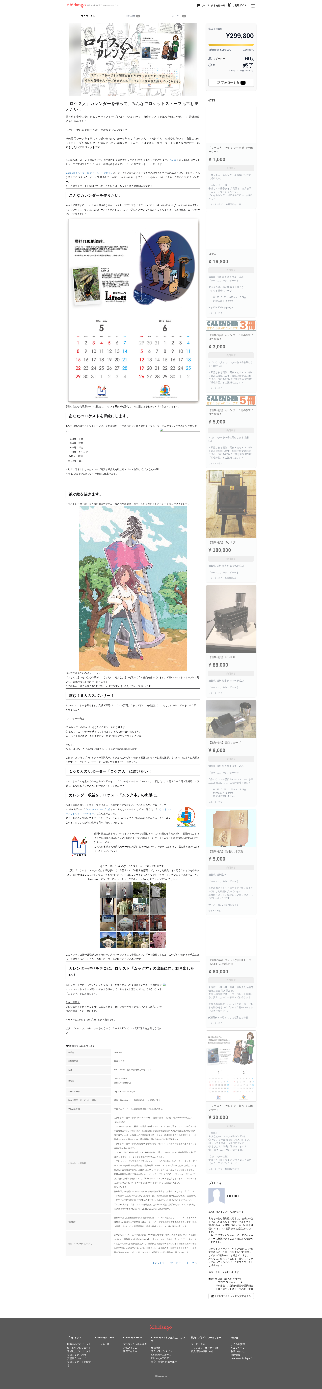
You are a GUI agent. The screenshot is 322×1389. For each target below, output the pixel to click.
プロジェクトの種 (76, 1354)
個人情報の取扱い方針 (202, 1351)
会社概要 (155, 1347)
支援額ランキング (76, 1358)
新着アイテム (130, 1351)
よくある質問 (238, 1344)
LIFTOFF (233, 1196)
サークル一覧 (102, 1344)
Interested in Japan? (242, 1358)
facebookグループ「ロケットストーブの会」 (89, 173)
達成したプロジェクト (79, 1351)
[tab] (133, 16)
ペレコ (172, 159)
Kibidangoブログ (160, 1358)
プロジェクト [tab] (88, 16)
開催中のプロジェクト (79, 1344)
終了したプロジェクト (79, 1347)
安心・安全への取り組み (164, 1361)
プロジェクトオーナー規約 (205, 1347)
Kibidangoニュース (161, 1354)
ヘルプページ (238, 1347)
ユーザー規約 (198, 1344)
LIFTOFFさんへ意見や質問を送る (233, 1296)
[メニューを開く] (252, 5)
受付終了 (231, 168)
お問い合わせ (238, 1351)
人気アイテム (130, 1347)
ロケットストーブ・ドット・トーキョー (175, 1263)
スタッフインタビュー (163, 1351)
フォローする (232, 82)
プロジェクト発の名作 (135, 1344)
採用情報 (235, 1354)
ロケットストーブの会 (99, 809)
